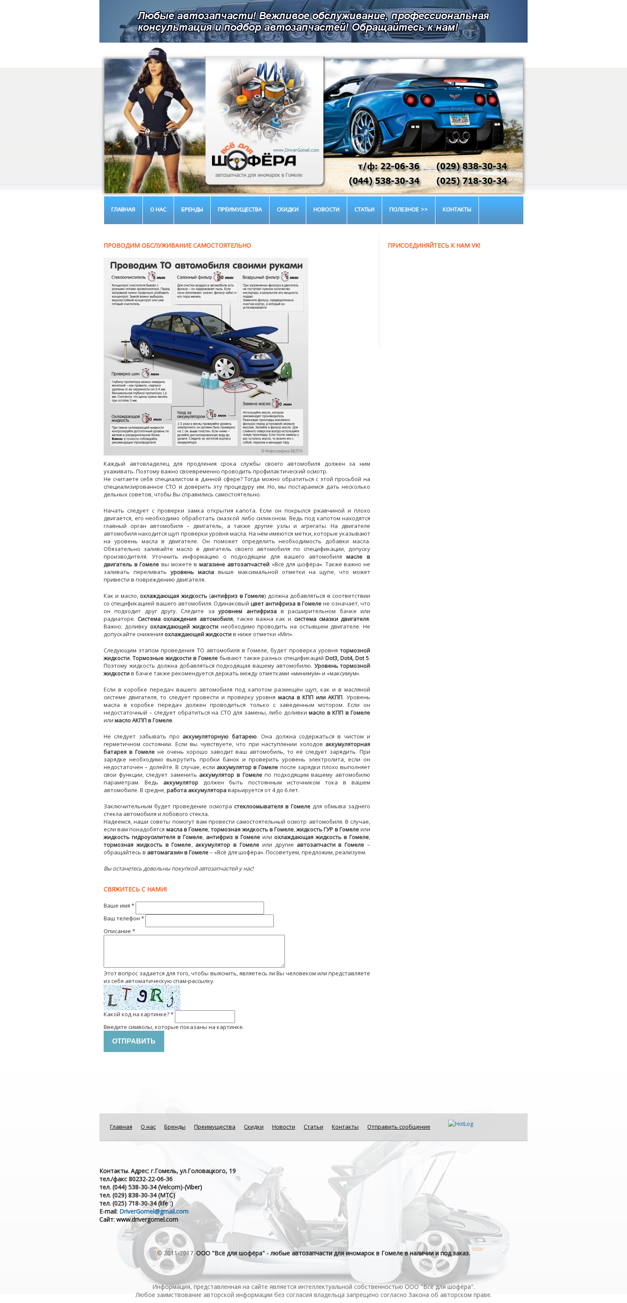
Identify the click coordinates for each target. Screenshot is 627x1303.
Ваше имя (119, 905)
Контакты (457, 209)
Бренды (192, 209)
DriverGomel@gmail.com (154, 1211)
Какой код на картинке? (139, 1014)
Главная (123, 209)
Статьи (364, 209)
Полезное (404, 209)
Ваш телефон (124, 918)
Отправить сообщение (398, 1126)
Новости (327, 209)
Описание (119, 931)
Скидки (288, 209)
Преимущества (240, 209)
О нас (158, 209)
